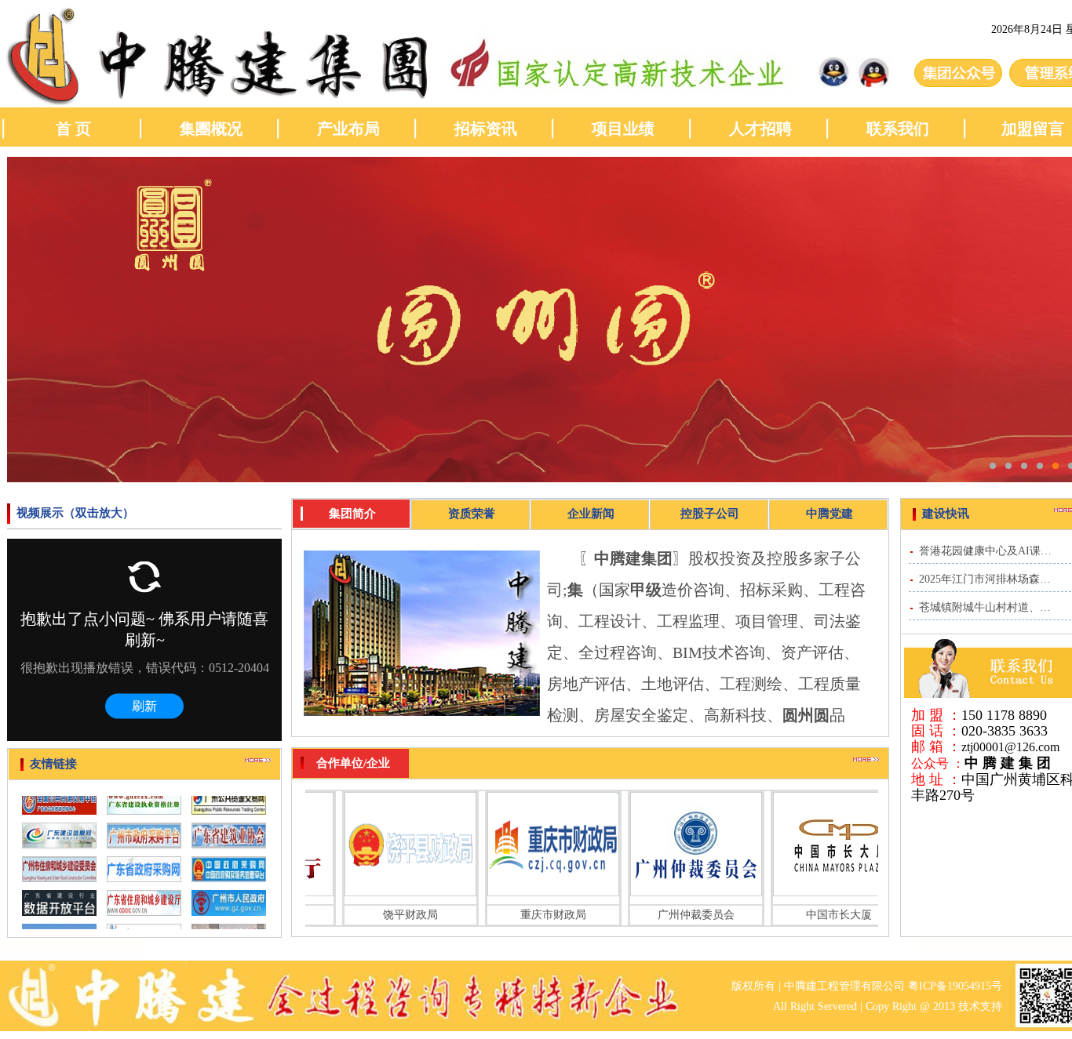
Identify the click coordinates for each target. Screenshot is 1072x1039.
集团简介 (352, 513)
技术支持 (980, 1006)
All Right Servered (815, 1006)
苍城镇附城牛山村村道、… (985, 607)
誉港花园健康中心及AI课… (985, 551)
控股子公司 (709, 513)
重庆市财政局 (540, 915)
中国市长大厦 (826, 915)
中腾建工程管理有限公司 (844, 986)
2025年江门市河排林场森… (985, 579)
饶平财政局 (397, 915)
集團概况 (211, 128)
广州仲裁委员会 (682, 915)
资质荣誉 (471, 513)
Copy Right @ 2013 (910, 1006)
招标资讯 (485, 128)
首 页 (73, 128)
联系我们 (897, 128)
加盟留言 (1034, 128)
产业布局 (348, 128)
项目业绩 (623, 128)
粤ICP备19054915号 (955, 986)
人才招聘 (760, 128)
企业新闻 (590, 513)
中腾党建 (829, 513)
